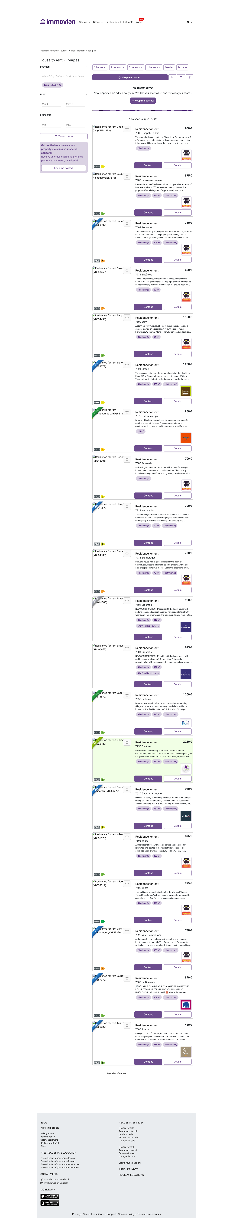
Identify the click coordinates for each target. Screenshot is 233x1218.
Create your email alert (129, 1162)
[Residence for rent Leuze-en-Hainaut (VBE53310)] (112, 194)
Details (177, 165)
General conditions (94, 1214)
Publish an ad (113, 22)
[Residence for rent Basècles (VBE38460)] (112, 288)
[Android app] (49, 1196)
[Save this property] (127, 129)
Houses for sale (126, 1128)
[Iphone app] (49, 1203)
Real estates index (131, 1122)
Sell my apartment (49, 1140)
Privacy (76, 1214)
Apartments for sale (128, 1131)
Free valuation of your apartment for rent (59, 1167)
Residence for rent (147, 129)
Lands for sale (126, 1134)
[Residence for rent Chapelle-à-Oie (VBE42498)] (112, 147)
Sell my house (47, 1133)
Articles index (128, 1169)
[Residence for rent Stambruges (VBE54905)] (112, 571)
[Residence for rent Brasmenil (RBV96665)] (112, 666)
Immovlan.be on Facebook (56, 1179)
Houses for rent (126, 1147)
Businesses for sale (128, 1137)
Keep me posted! (63, 168)
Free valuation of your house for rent (57, 1161)
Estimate (128, 22)
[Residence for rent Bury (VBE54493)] (112, 336)
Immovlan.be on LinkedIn (55, 1183)
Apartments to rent (128, 1150)
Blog (43, 1122)
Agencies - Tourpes (116, 1073)
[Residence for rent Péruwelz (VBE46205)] (112, 477)
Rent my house (47, 1136)
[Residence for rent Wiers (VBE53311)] (112, 902)
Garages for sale (127, 1140)
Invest (139, 22)
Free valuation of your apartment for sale (59, 1164)
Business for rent (127, 1153)
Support (111, 1214)
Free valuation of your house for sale (57, 1158)
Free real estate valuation (58, 1152)
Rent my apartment (49, 1143)
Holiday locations (131, 1174)
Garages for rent (127, 1156)
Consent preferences (149, 1214)
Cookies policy (126, 1214)
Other (43, 1146)
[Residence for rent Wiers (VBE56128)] (112, 855)
